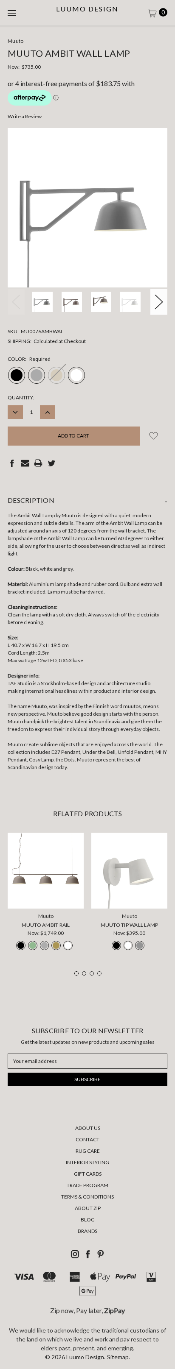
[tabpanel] (46, 894)
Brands (87, 1231)
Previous (16, 302)
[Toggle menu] (12, 12)
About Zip (88, 1208)
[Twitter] (51, 463)
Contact (87, 1139)
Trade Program (87, 1185)
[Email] (25, 463)
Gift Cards (88, 1174)
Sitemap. (118, 1357)
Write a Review (25, 116)
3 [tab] (92, 973)
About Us (87, 1128)
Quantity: (21, 397)
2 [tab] (84, 973)
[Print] (38, 463)
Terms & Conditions (87, 1196)
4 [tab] (99, 973)
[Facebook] (12, 463)
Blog (88, 1219)
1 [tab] (76, 973)
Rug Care (88, 1151)
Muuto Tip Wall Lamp (129, 925)
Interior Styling (87, 1162)
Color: (29, 359)
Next (158, 302)
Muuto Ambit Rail (46, 925)
